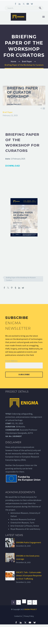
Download (12, 166)
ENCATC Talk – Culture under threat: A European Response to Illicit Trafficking (29, 575)
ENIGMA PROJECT (30, 609)
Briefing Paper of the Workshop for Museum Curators (21, 278)
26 (29, 602)
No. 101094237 (15, 436)
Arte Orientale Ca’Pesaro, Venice (24, 525)
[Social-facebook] (15, 4)
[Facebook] (4, 288)
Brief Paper (8, 112)
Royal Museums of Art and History (25, 529)
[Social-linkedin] (20, 4)
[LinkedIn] (19, 288)
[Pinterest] (12, 288)
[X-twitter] (24, 4)
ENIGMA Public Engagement (28, 542)
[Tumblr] (15, 288)
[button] (40, 8)
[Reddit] (23, 288)
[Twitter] (8, 288)
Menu (43, 17)
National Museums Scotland (22, 519)
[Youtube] (28, 4)
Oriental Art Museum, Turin (22, 522)
